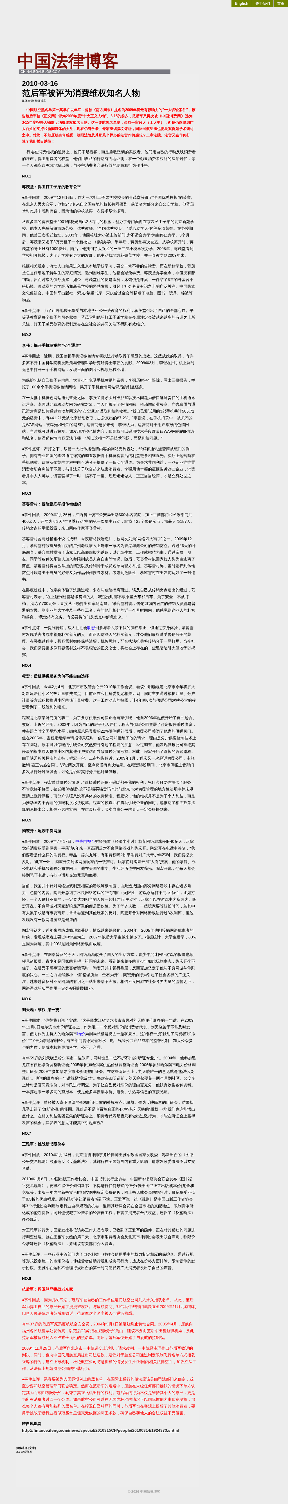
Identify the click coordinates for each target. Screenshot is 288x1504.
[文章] (32, 1447)
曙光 (61, 707)
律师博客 (40, 100)
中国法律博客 (68, 60)
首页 (280, 3)
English (241, 3)
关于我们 (262, 3)
